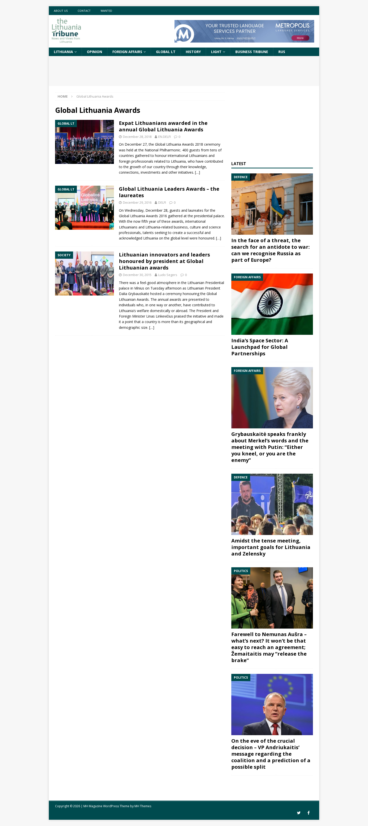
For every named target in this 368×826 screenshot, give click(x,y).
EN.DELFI (164, 136)
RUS (281, 51)
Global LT (165, 51)
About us (61, 11)
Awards (152, 215)
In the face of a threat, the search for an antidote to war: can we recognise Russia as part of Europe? (270, 250)
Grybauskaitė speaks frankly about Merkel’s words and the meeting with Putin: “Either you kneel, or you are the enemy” (269, 447)
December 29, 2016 (137, 202)
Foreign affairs (127, 51)
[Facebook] (308, 812)
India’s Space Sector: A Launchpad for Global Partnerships (259, 347)
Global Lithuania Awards (174, 144)
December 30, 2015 (137, 274)
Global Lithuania (132, 215)
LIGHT (216, 51)
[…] (197, 172)
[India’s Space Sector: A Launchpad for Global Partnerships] (272, 304)
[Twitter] (298, 812)
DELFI (162, 202)
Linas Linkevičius (159, 316)
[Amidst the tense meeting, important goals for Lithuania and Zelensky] (272, 504)
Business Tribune (251, 51)
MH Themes (142, 806)
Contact (84, 11)
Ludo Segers (167, 274)
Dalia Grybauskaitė (134, 293)
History (193, 51)
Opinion (94, 51)
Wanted (106, 11)
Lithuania (63, 51)
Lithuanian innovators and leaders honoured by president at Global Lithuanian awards (164, 261)
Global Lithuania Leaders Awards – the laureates (169, 192)
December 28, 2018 (137, 136)
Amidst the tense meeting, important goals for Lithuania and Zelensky (270, 547)
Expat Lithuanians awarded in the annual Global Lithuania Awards (163, 126)
